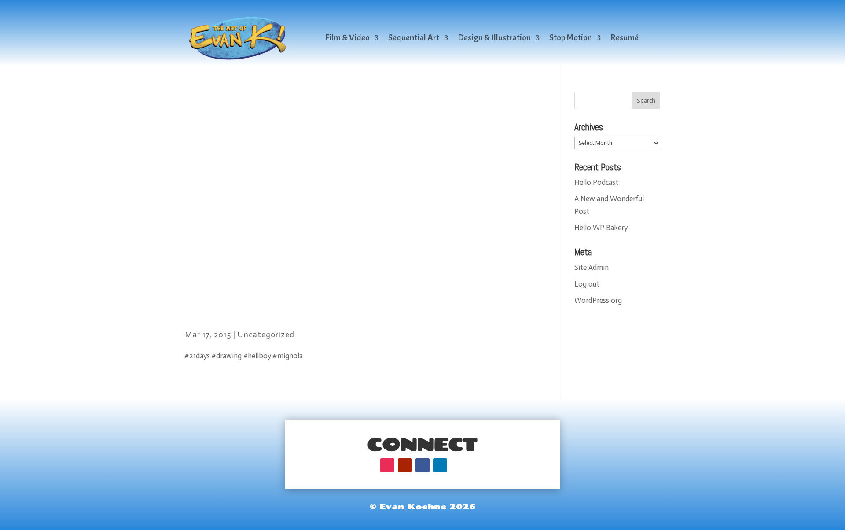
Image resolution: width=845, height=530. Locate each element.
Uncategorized (266, 334)
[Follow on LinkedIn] (440, 465)
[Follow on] (458, 465)
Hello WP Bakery (601, 227)
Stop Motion (570, 37)
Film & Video (347, 37)
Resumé (624, 37)
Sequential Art (413, 37)
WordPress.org (598, 300)
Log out (586, 284)
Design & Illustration (494, 37)
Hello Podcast (596, 182)
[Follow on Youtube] (405, 465)
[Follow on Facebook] (422, 465)
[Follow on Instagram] (387, 465)
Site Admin (591, 267)
